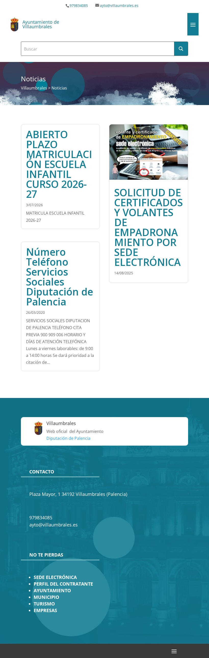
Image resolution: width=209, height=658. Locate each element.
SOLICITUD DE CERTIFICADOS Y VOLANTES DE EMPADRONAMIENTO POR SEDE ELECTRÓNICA (148, 227)
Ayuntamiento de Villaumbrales (40, 24)
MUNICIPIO (46, 597)
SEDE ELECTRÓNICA (55, 577)
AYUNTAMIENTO (52, 590)
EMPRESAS (45, 610)
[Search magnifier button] (181, 49)
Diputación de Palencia (68, 438)
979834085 (79, 5)
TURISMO (44, 604)
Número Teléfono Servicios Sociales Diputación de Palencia (59, 276)
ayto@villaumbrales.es (119, 5)
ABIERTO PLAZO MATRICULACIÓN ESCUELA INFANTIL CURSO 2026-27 (59, 164)
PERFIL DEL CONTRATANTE (63, 584)
